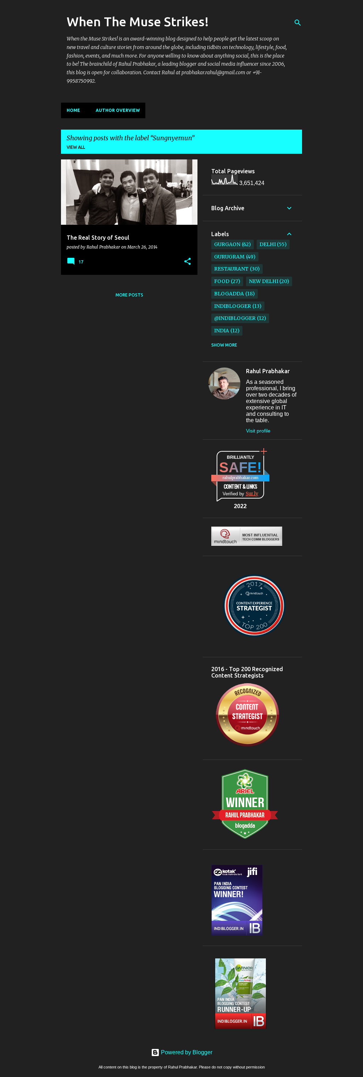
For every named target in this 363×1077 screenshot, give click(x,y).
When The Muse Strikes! (138, 21)
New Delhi (263, 281)
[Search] (298, 22)
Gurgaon (227, 244)
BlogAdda (229, 293)
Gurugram (229, 257)
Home (73, 110)
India (221, 330)
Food (221, 281)
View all (76, 147)
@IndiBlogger (235, 318)
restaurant (231, 269)
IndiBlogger (232, 306)
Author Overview (118, 110)
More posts (129, 295)
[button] (187, 261)
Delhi (267, 244)
